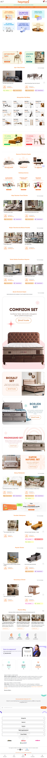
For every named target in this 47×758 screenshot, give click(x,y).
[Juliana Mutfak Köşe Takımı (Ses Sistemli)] (34, 76)
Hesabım (23, 726)
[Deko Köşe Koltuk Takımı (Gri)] (12, 76)
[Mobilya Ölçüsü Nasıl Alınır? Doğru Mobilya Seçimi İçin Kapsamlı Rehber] (9, 617)
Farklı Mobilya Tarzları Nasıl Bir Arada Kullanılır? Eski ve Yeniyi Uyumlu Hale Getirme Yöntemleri (37, 623)
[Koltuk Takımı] (9, 163)
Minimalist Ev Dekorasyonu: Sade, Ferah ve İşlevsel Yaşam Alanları (23, 623)
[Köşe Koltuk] (23, 163)
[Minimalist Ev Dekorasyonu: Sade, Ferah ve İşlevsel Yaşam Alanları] (23, 617)
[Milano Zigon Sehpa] (34, 589)
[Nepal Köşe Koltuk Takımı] (13, 205)
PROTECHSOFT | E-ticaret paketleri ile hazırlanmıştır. (23, 752)
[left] (3, 83)
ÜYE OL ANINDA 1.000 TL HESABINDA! (13, 7)
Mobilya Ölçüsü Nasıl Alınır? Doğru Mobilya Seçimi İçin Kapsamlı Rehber (8, 623)
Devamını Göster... (7, 690)
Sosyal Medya (23, 734)
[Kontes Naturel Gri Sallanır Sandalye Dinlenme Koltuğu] (13, 557)
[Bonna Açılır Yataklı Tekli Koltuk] (34, 557)
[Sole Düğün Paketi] (34, 237)
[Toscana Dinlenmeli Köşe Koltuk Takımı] (34, 205)
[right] (44, 83)
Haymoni (23, 722)
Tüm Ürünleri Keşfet (40, 228)
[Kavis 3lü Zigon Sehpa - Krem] (13, 525)
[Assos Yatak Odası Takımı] (13, 269)
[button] (1, 42)
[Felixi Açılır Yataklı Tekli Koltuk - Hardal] (34, 525)
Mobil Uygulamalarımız (23, 730)
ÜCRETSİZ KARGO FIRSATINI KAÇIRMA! (27, 7)
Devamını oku (5, 628)
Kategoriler (23, 718)
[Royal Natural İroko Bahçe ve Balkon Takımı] (12, 482)
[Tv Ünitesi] (38, 163)
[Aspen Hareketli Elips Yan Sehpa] (13, 589)
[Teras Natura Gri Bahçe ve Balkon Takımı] (34, 482)
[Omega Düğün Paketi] (13, 237)
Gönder (43, 707)
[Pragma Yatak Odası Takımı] (34, 269)
